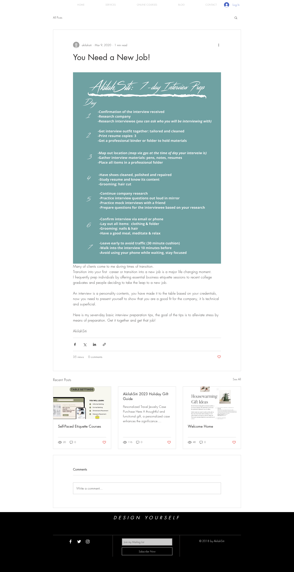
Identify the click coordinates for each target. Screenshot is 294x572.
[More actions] (218, 45)
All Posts (57, 17)
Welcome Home (200, 426)
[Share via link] (104, 344)
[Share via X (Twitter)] (85, 344)
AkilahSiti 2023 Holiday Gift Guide (145, 396)
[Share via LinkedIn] (94, 344)
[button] (236, 17)
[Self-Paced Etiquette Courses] (82, 403)
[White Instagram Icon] (87, 541)
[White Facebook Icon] (70, 541)
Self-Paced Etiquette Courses (79, 426)
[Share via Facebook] (75, 344)
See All (237, 379)
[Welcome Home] (212, 403)
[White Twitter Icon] (79, 541)
